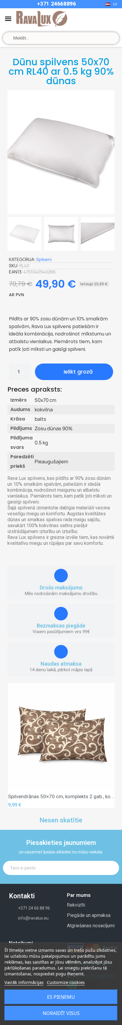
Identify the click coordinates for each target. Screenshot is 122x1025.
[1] (110, 868)
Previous (17, 745)
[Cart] (104, 18)
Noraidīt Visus (61, 1013)
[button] (13, 152)
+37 (41, 4)
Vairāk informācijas (24, 982)
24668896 (62, 4)
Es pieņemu (61, 997)
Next (106, 745)
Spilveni (44, 259)
